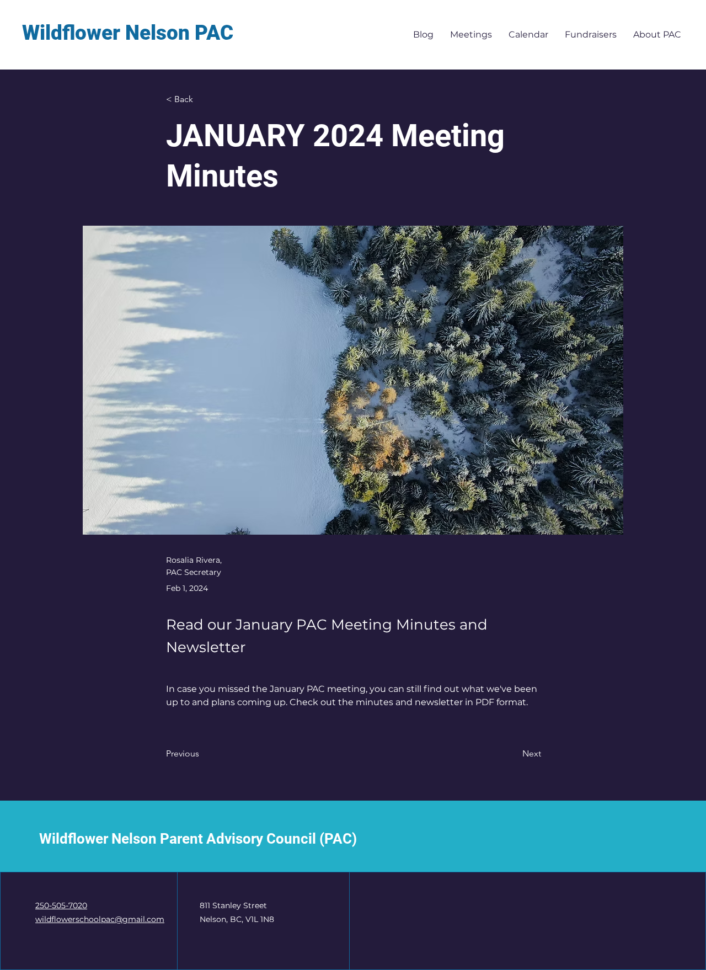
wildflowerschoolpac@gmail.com (99, 919)
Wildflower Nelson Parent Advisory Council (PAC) (198, 838)
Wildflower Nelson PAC (127, 33)
